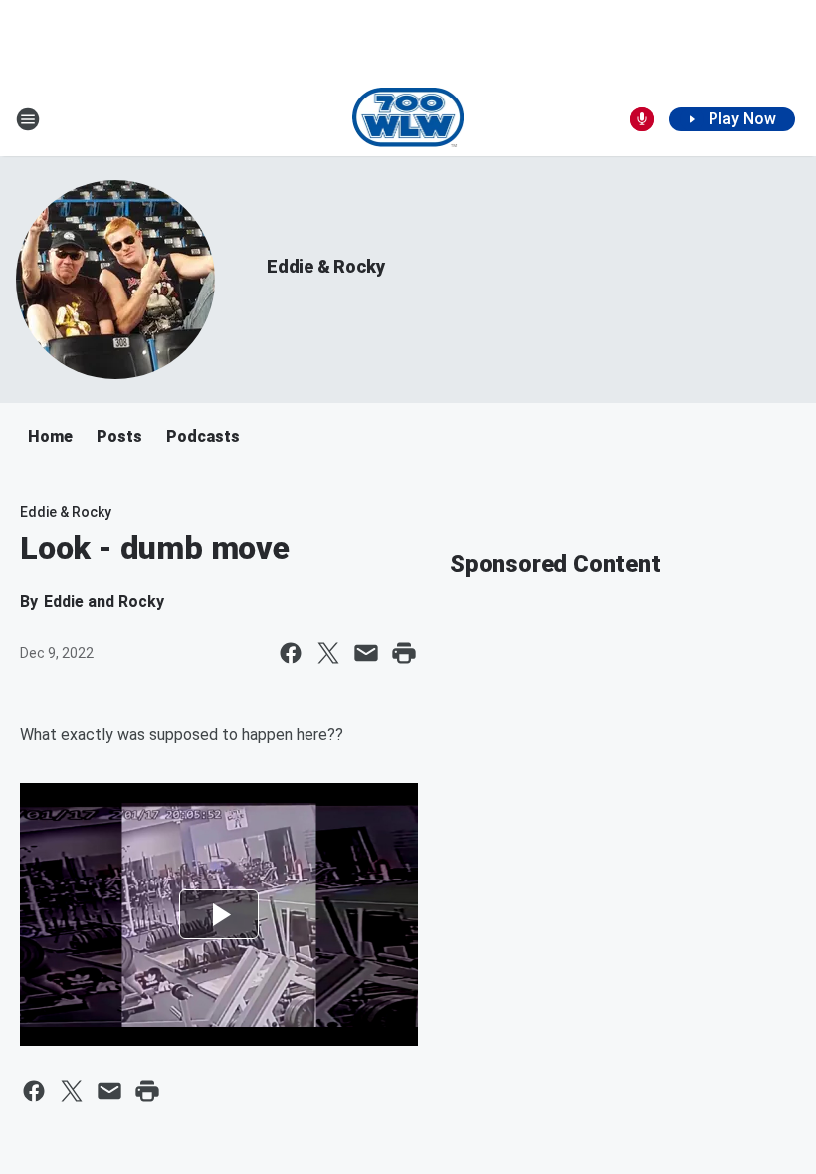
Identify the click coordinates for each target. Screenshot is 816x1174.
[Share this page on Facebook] (291, 653)
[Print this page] (404, 653)
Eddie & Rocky (325, 266)
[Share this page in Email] (366, 653)
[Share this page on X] (328, 653)
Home (50, 436)
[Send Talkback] (642, 119)
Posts (119, 436)
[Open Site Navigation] (28, 119)
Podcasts (203, 436)
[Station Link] (408, 119)
